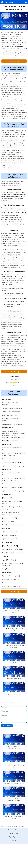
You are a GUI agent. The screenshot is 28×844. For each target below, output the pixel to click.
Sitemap (14, 840)
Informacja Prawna (14, 830)
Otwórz (14, 385)
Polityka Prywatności (14, 837)
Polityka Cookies (14, 833)
